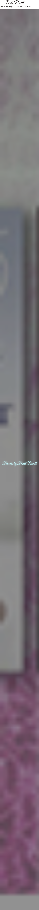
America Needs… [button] (24, 6)
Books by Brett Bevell (19, 463)
